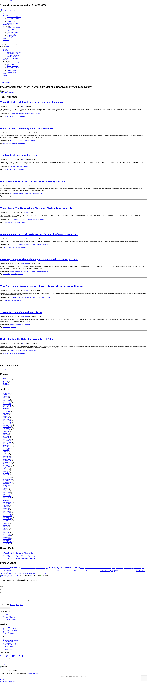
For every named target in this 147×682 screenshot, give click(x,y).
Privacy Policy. (20, 605)
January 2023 (7, 459)
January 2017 (7, 536)
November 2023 (7, 443)
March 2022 (6, 474)
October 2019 (7, 519)
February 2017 (7, 534)
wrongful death (46, 573)
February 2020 (7, 513)
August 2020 (6, 503)
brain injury (53, 567)
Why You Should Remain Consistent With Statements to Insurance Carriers (41, 285)
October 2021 (7, 482)
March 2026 (6, 401)
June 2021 (6, 488)
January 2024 (7, 440)
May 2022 (6, 471)
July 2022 (6, 468)
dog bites (5, 381)
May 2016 (6, 537)
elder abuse (139, 568)
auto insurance (7, 116)
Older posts (3, 369)
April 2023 (6, 454)
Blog (4, 38)
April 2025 (6, 417)
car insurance (15, 169)
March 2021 (6, 493)
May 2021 (6, 490)
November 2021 (7, 480)
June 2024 (6, 433)
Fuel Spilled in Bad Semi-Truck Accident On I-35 (16, 555)
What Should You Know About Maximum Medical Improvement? (36, 207)
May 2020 (6, 508)
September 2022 (7, 465)
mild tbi (72, 570)
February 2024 (7, 439)
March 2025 (6, 419)
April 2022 (6, 473)
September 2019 (7, 520)
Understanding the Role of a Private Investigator (26, 338)
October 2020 (7, 500)
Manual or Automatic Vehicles (49, 570)
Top (2, 679)
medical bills (58, 570)
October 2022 (7, 463)
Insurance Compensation (16, 570)
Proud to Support (11, 21)
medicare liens (68, 570)
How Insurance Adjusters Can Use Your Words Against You (33, 181)
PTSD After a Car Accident (123, 570)
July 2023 (6, 450)
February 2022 (7, 476)
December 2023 (7, 442)
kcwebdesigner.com (74, 676)
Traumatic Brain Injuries (13, 27)
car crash (82, 568)
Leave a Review (4, 671)
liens (34, 570)
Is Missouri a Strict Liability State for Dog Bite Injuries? (18, 553)
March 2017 (6, 532)
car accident (14, 274)
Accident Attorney (5, 568)
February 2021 (7, 494)
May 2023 (6, 453)
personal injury (21, 116)
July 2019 (6, 523)
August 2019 (6, 522)
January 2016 (7, 539)
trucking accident (23, 247)
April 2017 (6, 531)
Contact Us (6, 40)
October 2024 (7, 427)
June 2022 (6, 470)
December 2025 (7, 405)
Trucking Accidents (12, 37)
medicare (63, 570)
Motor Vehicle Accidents (13, 32)
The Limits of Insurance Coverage (18, 155)
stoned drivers (131, 570)
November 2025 (7, 407)
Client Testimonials (8, 24)
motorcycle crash (85, 570)
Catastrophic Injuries (12, 30)
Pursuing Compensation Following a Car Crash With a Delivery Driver (39, 259)
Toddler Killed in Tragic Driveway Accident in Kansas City (19, 556)
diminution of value (119, 568)
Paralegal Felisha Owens (13, 20)
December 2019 (7, 516)
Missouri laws (77, 570)
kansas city (23, 570)
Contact (7, 46)
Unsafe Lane (33, 573)
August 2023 (6, 448)
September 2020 (7, 502)
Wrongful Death (11, 29)
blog (4, 378)
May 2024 (6, 434)
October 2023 (7, 445)
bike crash (43, 568)
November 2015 (7, 540)
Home (5, 14)
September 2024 (7, 428)
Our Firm (5, 15)
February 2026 (7, 402)
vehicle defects (39, 573)
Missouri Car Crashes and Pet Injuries (21, 312)
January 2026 (7, 404)
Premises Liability (11, 35)
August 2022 (6, 467)
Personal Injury (11, 34)
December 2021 (7, 479)
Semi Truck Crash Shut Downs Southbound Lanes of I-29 (19, 558)
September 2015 (7, 542)
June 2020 (6, 506)
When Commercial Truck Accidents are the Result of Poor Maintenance (39, 234)
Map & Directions (5, 665)
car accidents (25, 212)
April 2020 (6, 509)
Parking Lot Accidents (95, 570)
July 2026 (6, 394)
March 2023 (6, 456)
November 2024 (7, 425)
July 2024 (6, 431)
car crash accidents (90, 568)
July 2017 (6, 528)
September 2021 (7, 483)
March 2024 (6, 437)
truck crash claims (14, 247)
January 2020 (7, 514)
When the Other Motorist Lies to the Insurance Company (31, 102)
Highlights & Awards (12, 23)
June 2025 (6, 414)
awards (32, 568)
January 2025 (7, 422)
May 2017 (6, 529)
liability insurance (29, 570)
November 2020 (7, 499)
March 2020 (6, 511)
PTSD (116, 570)
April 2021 (6, 491)
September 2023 (7, 447)
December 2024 (7, 424)
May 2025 (6, 416)
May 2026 (6, 397)
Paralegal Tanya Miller (13, 18)
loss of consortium (39, 570)
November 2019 (7, 517)
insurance (24, 106)
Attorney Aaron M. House (14, 17)
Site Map (35, 673)
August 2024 (6, 430)
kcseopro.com (82, 676)
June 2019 (6, 525)
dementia (113, 568)
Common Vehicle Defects (106, 568)
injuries (5, 383)
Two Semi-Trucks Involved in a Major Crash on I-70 (17, 552)
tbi (135, 570)
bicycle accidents (37, 568)
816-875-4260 (5, 82)
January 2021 (7, 496)
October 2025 (7, 408)
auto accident (6, 222)
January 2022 (7, 477)
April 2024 (6, 436)
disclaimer (12, 605)
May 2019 (6, 526)
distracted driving (128, 568)
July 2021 (6, 486)
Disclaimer (29, 673)
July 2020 (6, 505)
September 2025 (7, 410)
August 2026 (6, 393)
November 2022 (7, 462)
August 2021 (6, 485)
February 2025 (7, 420)
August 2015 (6, 543)
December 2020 (7, 497)
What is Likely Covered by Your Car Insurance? (26, 128)
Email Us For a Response (8, 577)
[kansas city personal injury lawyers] (10, 575)
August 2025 (6, 411)
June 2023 (6, 451)
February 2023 (7, 457)
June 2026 (6, 396)
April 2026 (6, 399)
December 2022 (7, 460)
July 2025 (6, 413)
